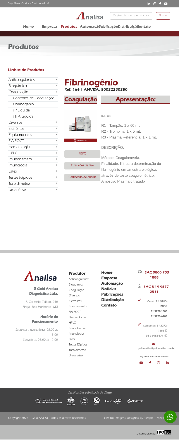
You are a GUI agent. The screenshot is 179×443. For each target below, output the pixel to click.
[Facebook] (153, 363)
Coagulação (18, 92)
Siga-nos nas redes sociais (154, 356)
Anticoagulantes (22, 80)
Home (28, 26)
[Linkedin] (167, 363)
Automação (89, 26)
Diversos (15, 123)
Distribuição (127, 26)
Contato (143, 26)
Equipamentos (20, 135)
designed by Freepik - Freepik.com (149, 418)
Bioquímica (18, 86)
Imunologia (18, 166)
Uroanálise (17, 190)
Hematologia (19, 147)
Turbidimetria (19, 184)
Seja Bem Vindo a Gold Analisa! (28, 3)
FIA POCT (16, 141)
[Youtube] (144, 363)
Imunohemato (20, 160)
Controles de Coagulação (33, 99)
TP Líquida (21, 111)
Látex (13, 172)
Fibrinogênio (23, 105)
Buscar (163, 15)
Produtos (69, 26)
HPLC (13, 154)
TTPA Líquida (23, 117)
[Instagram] (161, 363)
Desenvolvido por (146, 434)
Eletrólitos (16, 129)
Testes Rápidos (20, 178)
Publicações (108, 26)
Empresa (49, 26)
